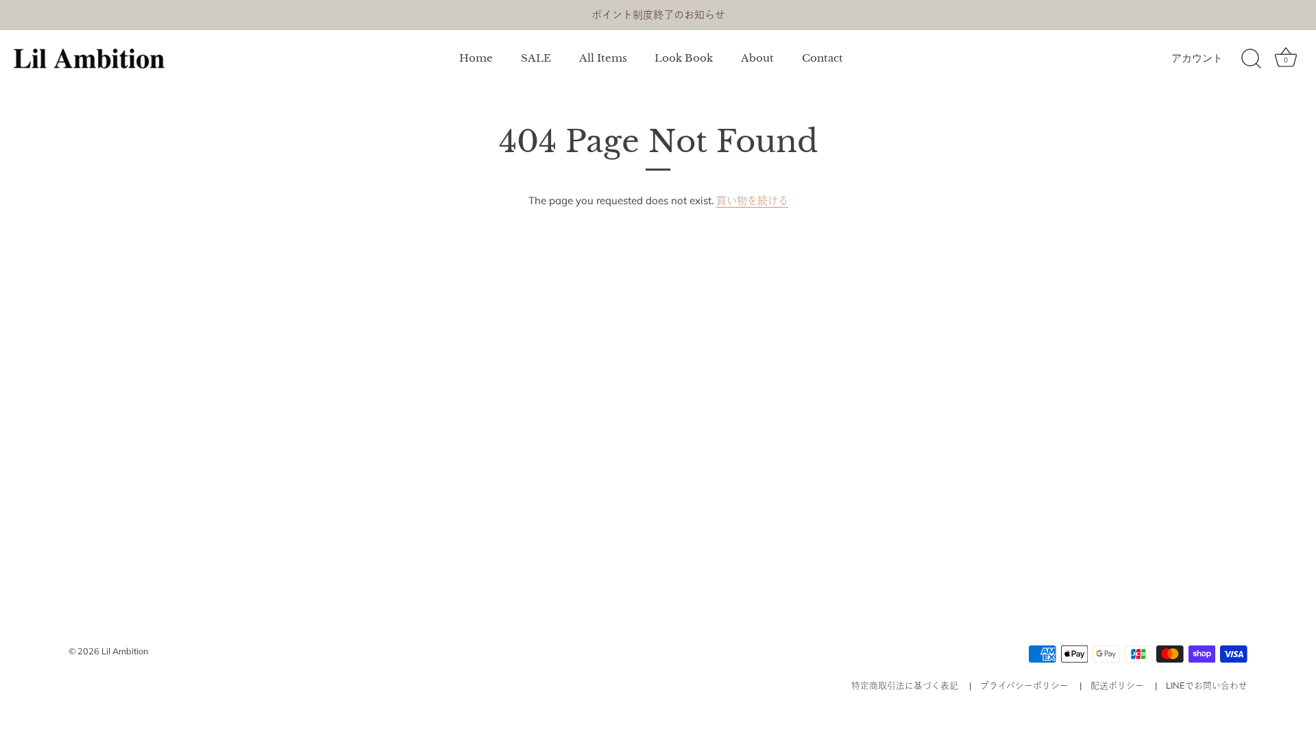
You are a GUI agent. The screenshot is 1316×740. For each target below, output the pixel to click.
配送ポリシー (1117, 685)
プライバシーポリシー (1024, 685)
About (757, 57)
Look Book (684, 57)
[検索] (1251, 59)
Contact (822, 57)
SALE (536, 57)
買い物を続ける (752, 200)
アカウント (1197, 57)
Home (476, 57)
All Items (603, 57)
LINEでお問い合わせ (1206, 685)
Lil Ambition (124, 650)
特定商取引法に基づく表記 (904, 685)
